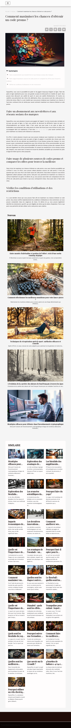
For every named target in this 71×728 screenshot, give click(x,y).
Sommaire (13, 70)
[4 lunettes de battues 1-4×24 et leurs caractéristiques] (54, 654)
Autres (13, 11)
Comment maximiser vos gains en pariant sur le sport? (15, 581)
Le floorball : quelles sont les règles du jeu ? (53, 580)
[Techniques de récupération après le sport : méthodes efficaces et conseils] (35, 323)
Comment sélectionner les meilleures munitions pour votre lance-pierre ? (35, 298)
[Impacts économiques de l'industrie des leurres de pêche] (16, 514)
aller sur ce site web (42, 129)
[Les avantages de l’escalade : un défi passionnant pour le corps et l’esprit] (35, 542)
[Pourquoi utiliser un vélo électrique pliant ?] (16, 682)
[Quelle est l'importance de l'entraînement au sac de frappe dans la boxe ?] (16, 542)
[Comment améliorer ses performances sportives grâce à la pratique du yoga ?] (54, 514)
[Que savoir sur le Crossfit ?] (35, 654)
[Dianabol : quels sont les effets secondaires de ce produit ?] (35, 598)
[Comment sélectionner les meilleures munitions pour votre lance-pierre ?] (35, 279)
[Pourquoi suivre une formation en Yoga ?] (35, 626)
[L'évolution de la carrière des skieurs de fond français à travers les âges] (35, 365)
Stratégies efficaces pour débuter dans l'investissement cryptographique (36, 424)
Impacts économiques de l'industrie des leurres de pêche (16, 525)
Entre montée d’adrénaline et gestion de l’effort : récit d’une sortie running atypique (35, 254)
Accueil (7, 11)
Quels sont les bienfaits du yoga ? (16, 636)
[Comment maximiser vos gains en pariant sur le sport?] (16, 570)
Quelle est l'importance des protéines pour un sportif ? (16, 609)
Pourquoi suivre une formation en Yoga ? (35, 636)
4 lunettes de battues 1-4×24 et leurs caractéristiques (53, 665)
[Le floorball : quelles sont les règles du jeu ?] (54, 570)
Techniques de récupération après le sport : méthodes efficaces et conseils (35, 342)
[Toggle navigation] (7, 3)
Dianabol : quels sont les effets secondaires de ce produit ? (35, 609)
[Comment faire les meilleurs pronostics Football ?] (54, 626)
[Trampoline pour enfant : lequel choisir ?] (54, 598)
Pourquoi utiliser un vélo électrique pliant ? (16, 692)
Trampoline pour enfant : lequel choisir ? (54, 608)
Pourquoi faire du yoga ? (54, 492)
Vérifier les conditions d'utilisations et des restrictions (25, 84)
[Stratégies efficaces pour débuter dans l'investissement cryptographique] (35, 406)
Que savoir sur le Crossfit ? (35, 662)
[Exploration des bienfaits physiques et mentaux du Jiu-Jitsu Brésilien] (16, 484)
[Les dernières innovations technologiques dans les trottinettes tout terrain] (35, 514)
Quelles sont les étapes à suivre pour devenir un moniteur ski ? (34, 581)
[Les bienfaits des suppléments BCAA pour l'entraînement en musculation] (54, 454)
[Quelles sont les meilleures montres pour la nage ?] (16, 654)
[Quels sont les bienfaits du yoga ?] (16, 626)
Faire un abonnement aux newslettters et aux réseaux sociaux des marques (31, 75)
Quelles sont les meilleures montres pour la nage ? (15, 665)
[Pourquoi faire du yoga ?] (54, 484)
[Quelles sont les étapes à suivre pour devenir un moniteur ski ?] (35, 570)
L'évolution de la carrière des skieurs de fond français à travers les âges (35, 384)
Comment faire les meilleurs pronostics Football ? (53, 637)
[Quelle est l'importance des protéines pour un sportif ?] (16, 598)
